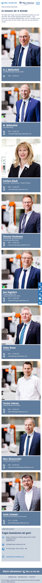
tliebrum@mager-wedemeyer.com (18, 411)
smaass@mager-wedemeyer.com (18, 189)
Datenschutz (23, 577)
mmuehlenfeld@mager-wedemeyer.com (19, 134)
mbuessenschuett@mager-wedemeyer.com (21, 467)
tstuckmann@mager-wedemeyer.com (19, 245)
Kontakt (32, 577)
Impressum (12, 577)
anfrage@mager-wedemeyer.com (15, 544)
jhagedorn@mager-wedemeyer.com (18, 300)
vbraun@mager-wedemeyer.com (17, 356)
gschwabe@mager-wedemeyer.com (18, 523)
